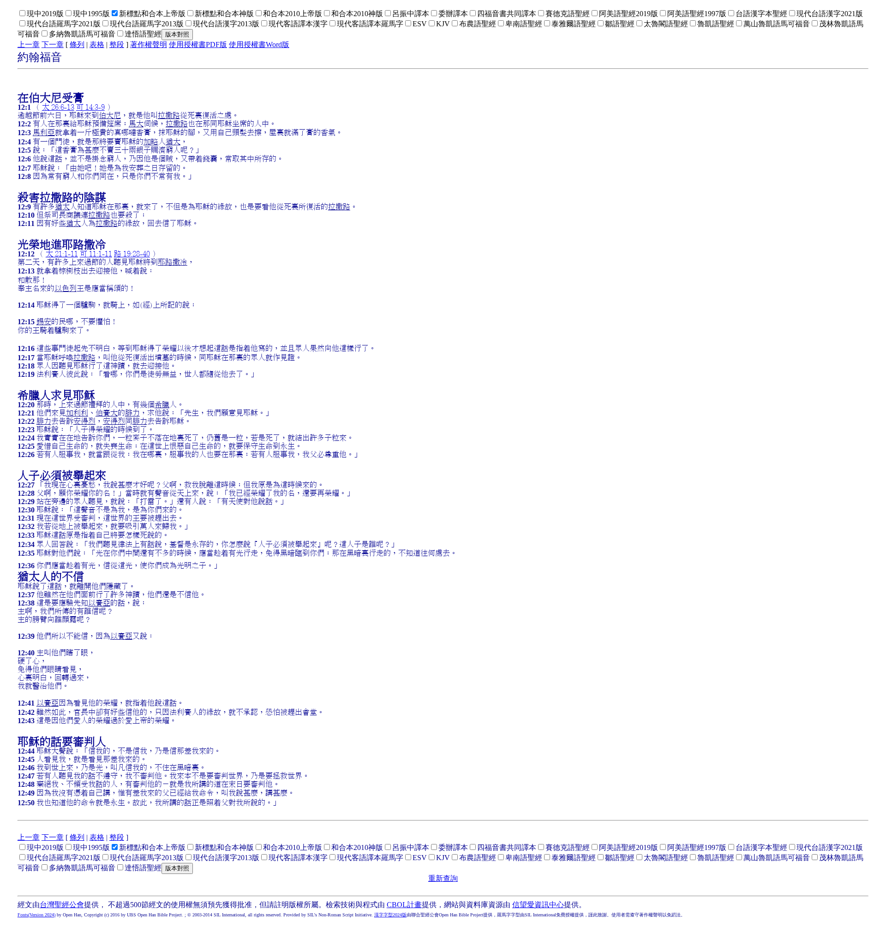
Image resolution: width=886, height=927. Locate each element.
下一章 (53, 44)
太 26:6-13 (58, 107)
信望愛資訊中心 (538, 905)
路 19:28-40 (132, 253)
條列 (77, 44)
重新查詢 (443, 878)
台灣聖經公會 (62, 905)
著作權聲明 (148, 44)
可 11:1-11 (96, 253)
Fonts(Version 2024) (36, 914)
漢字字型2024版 (390, 914)
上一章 (29, 44)
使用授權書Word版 (259, 44)
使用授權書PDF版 (198, 44)
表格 (97, 44)
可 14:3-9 (90, 107)
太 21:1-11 (62, 253)
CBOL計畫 (404, 905)
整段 (116, 44)
